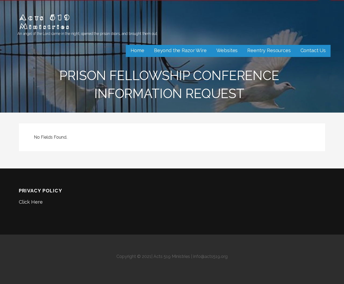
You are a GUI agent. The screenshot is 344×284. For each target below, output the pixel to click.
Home (137, 50)
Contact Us (313, 50)
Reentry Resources (269, 50)
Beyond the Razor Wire (180, 50)
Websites (227, 50)
